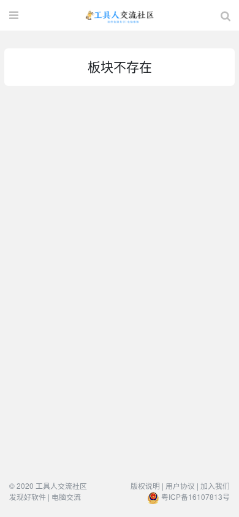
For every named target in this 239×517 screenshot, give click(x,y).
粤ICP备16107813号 (195, 496)
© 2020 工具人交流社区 (48, 485)
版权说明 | (147, 485)
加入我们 (215, 485)
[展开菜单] (14, 15)
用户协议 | (182, 485)
